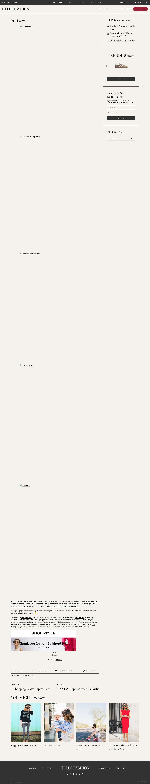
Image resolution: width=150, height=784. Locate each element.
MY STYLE (31, 675)
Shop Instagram (105, 9)
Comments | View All (66, 671)
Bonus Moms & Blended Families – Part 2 (121, 35)
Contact (15, 2)
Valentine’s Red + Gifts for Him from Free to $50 (123, 747)
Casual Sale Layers (52, 745)
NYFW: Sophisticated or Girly (79, 689)
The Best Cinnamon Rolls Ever (122, 28)
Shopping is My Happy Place (31, 689)
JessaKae (59, 659)
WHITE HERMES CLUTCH (19, 606)
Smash (146, 782)
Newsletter (124, 2)
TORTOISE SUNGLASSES (71, 606)
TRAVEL (81, 2)
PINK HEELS (57, 606)
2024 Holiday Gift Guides (122, 40)
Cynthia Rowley (26, 617)
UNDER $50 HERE (90, 604)
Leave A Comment (92, 671)
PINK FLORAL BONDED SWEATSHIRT (30, 602)
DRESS (77, 602)
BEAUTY (71, 2)
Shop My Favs (140, 9)
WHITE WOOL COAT (56, 604)
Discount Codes (104, 768)
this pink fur (79, 617)
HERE (45, 604)
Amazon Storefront (122, 9)
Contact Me (120, 768)
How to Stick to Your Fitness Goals (88, 747)
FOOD (99, 2)
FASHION (52, 2)
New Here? (6, 2)
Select (112, 138)
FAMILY (61, 2)
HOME (91, 2)
